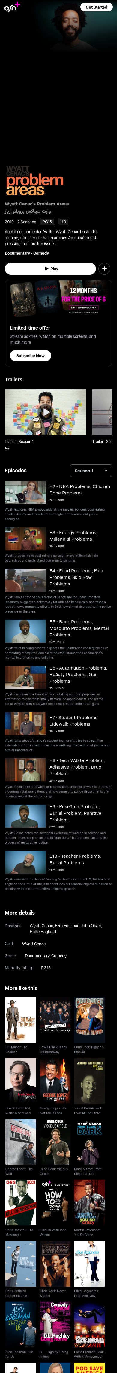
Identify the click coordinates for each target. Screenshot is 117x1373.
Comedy (41, 253)
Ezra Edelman (67, 925)
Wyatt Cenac (41, 925)
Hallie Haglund (43, 931)
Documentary (17, 253)
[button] (96, 7)
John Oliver (91, 925)
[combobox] (91, 470)
